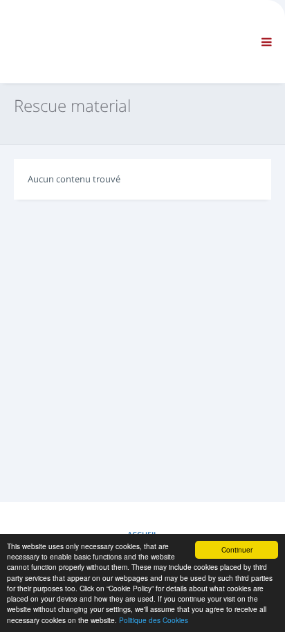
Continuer (236, 549)
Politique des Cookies (153, 620)
